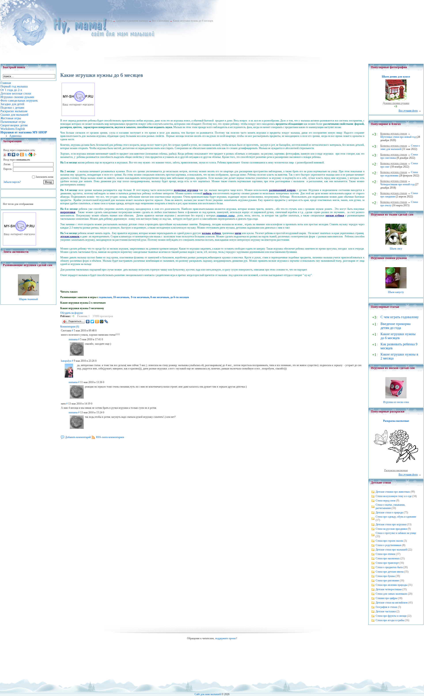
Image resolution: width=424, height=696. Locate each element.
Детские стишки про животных (393, 491)
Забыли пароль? (12, 181)
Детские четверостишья (389, 589)
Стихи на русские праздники (391, 528)
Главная (57, 20)
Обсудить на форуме (71, 312)
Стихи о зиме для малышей (400, 147)
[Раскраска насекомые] (396, 467)
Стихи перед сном (386, 500)
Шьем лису (396, 248)
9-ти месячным (140, 297)
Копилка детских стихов (393, 133)
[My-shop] (19, 244)
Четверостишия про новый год (397, 184)
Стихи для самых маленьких (391, 593)
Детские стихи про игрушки (391, 524)
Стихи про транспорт (387, 562)
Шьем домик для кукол (396, 76)
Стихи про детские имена (389, 571)
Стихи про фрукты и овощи (391, 615)
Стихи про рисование (387, 580)
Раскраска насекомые (396, 420)
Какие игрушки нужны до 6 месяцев (193, 20)
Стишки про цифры (386, 598)
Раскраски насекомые (396, 470)
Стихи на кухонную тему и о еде (394, 496)
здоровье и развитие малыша (132, 20)
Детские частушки (386, 611)
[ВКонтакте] (87, 321)
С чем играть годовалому (399, 317)
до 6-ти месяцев (179, 297)
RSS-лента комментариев (110, 437)
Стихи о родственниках (388, 545)
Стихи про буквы (385, 576)
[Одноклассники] (97, 321)
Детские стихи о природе (389, 512)
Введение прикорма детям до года (395, 326)
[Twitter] (92, 321)
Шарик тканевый (28, 299)
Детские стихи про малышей (391, 549)
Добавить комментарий (78, 437)
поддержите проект (225, 638)
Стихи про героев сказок (389, 540)
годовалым (105, 297)
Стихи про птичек (385, 554)
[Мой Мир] (101, 321)
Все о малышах (160, 20)
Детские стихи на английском (392, 602)
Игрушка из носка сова (396, 402)
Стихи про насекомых (388, 558)
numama (73, 339)
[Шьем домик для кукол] (396, 99)
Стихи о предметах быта (389, 567)
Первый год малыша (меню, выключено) (89, 20)
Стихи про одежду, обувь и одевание (396, 516)
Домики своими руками (396, 103)
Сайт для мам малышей (208, 694)
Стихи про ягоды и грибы (390, 620)
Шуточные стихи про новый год (398, 136)
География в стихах (386, 607)
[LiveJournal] (106, 321)
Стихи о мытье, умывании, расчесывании (390, 506)
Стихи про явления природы (391, 584)
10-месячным (121, 297)
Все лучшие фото (408, 110)
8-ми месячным (159, 297)
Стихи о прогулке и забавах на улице (396, 533)
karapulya (66, 360)
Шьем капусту (396, 292)
